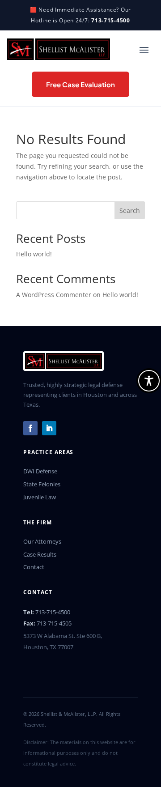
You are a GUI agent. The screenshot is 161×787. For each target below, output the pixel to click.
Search (129, 210)
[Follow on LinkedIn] (49, 428)
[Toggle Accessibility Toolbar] (149, 380)
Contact (33, 567)
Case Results (39, 554)
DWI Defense (40, 471)
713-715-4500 (110, 20)
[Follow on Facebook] (30, 428)
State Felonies (41, 484)
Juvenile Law (39, 497)
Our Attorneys (42, 541)
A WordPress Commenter (53, 294)
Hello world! (34, 254)
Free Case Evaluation (80, 84)
